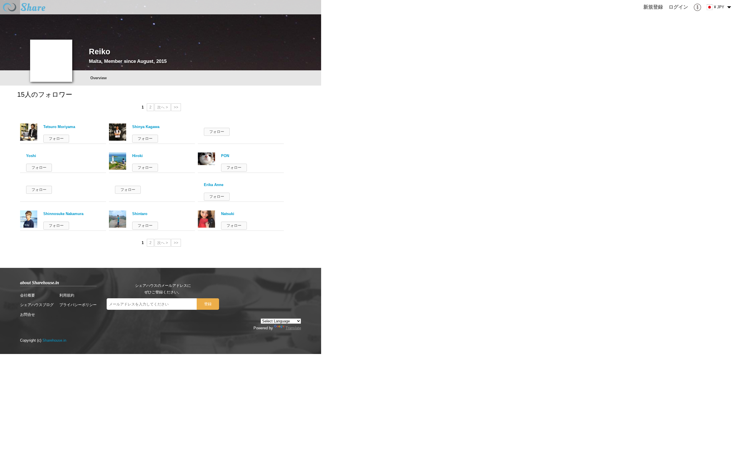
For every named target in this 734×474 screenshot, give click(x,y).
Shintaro (139, 214)
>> (176, 107)
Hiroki (137, 156)
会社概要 (27, 295)
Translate (293, 328)
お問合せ (27, 314)
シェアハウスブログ (37, 305)
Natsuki (227, 214)
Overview (98, 78)
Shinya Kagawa (145, 127)
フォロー (56, 138)
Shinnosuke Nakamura (63, 214)
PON (225, 156)
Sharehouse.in (54, 340)
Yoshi (31, 156)
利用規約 (66, 295)
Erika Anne (213, 185)
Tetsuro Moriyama (59, 127)
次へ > (162, 107)
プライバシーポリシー (78, 305)
